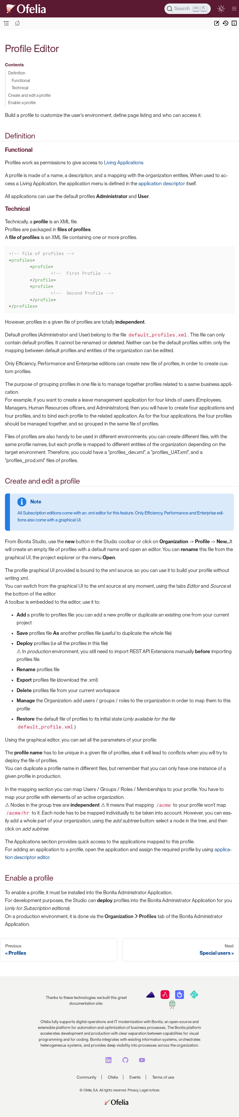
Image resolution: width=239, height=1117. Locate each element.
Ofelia (113, 1077)
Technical (20, 87)
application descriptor (161, 183)
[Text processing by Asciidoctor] (165, 997)
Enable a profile (22, 102)
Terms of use (163, 1077)
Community (86, 1077)
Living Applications (123, 162)
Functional (21, 80)
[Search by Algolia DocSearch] (179, 997)
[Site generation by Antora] (150, 997)
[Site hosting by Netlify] (194, 997)
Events (135, 1077)
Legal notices (149, 1090)
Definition (16, 72)
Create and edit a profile (29, 95)
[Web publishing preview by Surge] (172, 1007)
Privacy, (133, 1090)
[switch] (221, 8)
